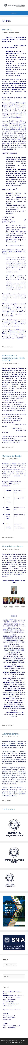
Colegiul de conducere (12, 546)
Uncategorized (8, 347)
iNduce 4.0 (7, 29)
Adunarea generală (10, 734)
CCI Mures (7, 800)
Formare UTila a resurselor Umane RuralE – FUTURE (13, 357)
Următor (11, 809)
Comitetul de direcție (11, 456)
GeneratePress (17, 1042)
